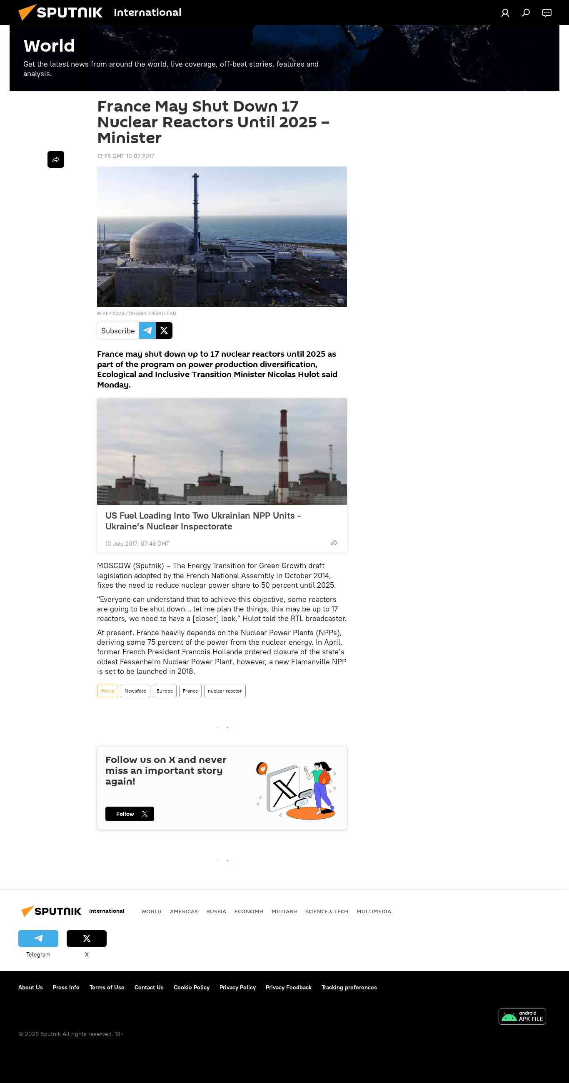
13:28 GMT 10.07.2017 (125, 156)
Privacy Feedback (289, 987)
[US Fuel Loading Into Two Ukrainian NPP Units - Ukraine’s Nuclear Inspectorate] (222, 451)
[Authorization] (505, 12)
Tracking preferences (349, 987)
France (190, 691)
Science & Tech (326, 911)
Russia (216, 911)
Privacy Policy (238, 987)
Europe (165, 691)
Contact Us (149, 987)
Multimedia (374, 911)
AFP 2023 (113, 313)
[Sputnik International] (64, 23)
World (108, 691)
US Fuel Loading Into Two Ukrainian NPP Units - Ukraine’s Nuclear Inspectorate (203, 521)
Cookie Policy (192, 987)
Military (284, 911)
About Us (30, 987)
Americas (184, 911)
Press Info (66, 987)
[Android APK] (522, 1017)
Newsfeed (136, 691)
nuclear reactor (225, 691)
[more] (334, 542)
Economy (249, 911)
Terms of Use (107, 987)
